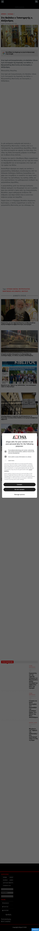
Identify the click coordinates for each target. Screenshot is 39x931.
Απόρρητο (35, 929)
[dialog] (19, 465)
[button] (19, 460)
